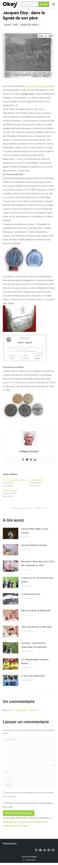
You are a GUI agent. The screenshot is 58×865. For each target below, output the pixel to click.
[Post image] (10, 533)
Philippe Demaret (10, 843)
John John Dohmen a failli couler (36, 627)
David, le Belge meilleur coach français (34, 531)
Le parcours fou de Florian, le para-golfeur (37, 580)
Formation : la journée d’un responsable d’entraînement (34, 645)
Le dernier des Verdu (30, 594)
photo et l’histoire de (40, 86)
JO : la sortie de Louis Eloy (14, 480)
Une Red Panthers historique (34, 545)
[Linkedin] (35, 459)
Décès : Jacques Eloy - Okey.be (22, 710)
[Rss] (31, 459)
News (22, 508)
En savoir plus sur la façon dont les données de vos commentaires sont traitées (28, 822)
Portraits (28, 508)
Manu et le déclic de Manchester (36, 610)
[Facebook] (23, 459)
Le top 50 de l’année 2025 (33, 676)
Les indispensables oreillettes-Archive (35, 661)
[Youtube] (27, 459)
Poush (33, 857)
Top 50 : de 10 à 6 (10, 490)
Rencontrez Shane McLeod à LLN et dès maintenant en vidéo (37, 563)
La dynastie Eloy (36, 480)
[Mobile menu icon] (53, 4)
